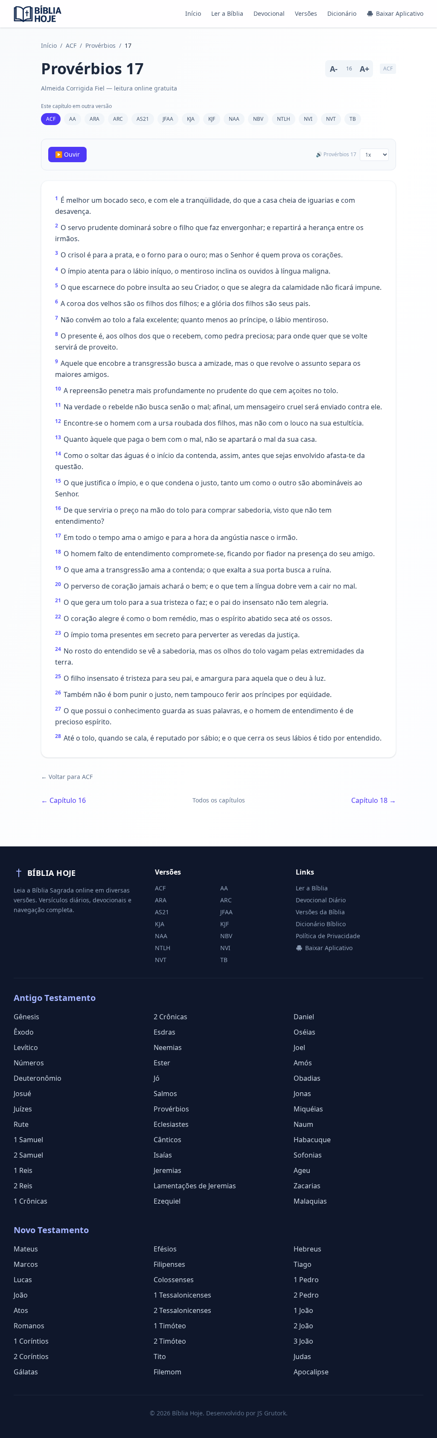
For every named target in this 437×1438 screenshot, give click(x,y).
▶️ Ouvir (67, 154)
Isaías (163, 1155)
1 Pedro (306, 1279)
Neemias (168, 1047)
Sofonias (308, 1155)
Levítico (26, 1047)
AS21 (143, 119)
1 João (303, 1310)
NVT (331, 119)
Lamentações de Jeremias (195, 1185)
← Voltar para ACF (67, 777)
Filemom (167, 1372)
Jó (157, 1078)
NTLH (283, 119)
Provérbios (100, 45)
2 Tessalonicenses (182, 1310)
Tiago (303, 1264)
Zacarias (307, 1185)
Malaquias (310, 1201)
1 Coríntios (31, 1341)
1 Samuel (28, 1139)
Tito (160, 1356)
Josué (22, 1093)
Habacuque (312, 1139)
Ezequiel (167, 1201)
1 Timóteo (170, 1325)
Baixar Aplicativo (399, 13)
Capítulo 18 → (373, 800)
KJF (211, 119)
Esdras (164, 1032)
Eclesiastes (171, 1124)
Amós (303, 1063)
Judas (302, 1356)
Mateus (26, 1249)
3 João (303, 1341)
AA (72, 119)
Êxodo (24, 1032)
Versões (306, 13)
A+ (364, 69)
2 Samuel (28, 1155)
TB (353, 119)
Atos (21, 1310)
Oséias (304, 1032)
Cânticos (167, 1139)
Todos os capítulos (218, 800)
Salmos (165, 1093)
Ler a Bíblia (227, 13)
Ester (162, 1063)
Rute (21, 1124)
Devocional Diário (321, 900)
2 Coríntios (31, 1356)
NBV (258, 119)
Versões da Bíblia (320, 912)
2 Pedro (306, 1295)
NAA (234, 119)
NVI (308, 119)
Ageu (302, 1170)
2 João (303, 1325)
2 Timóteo (170, 1341)
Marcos (26, 1264)
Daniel (304, 1016)
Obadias (307, 1078)
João (21, 1295)
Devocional (269, 13)
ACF (71, 45)
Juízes (23, 1109)
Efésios (165, 1249)
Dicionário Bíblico (321, 924)
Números (29, 1063)
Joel (299, 1047)
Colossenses (174, 1279)
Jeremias (167, 1170)
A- (334, 69)
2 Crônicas (170, 1016)
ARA (94, 119)
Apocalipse (311, 1372)
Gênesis (26, 1016)
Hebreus (307, 1249)
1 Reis (23, 1170)
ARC (118, 119)
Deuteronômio (37, 1078)
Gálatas (26, 1372)
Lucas (23, 1279)
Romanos (29, 1325)
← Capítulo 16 (63, 800)
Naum (303, 1124)
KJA (191, 119)
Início (193, 13)
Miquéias (308, 1109)
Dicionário (341, 13)
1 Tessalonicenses (182, 1295)
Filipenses (169, 1264)
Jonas (302, 1093)
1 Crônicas (30, 1201)
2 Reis (23, 1185)
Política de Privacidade (328, 936)
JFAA (168, 119)
